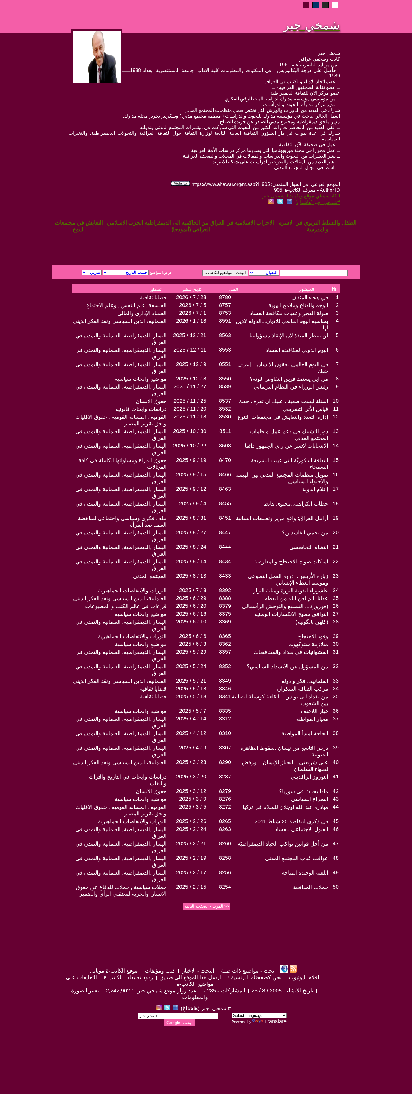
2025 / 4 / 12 (191, 733)
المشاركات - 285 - (223, 991)
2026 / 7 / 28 (191, 297)
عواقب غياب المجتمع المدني (296, 858)
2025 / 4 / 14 (191, 719)
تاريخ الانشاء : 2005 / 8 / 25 (282, 991)
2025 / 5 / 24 (191, 666)
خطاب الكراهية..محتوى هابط (295, 504)
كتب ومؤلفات (159, 971)
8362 (225, 644)
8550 (225, 379)
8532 (225, 409)
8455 (225, 503)
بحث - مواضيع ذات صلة (247, 971)
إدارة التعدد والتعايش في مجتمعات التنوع (283, 417)
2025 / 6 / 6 (192, 636)
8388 (225, 598)
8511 (225, 431)
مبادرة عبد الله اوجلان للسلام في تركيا (285, 807)
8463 (225, 489)
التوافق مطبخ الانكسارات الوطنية (291, 614)
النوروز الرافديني (309, 777)
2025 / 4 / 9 (192, 748)
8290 (225, 762)
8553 (225, 350)
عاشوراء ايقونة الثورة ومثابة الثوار (290, 591)
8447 (225, 532)
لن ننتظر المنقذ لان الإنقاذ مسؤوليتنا (288, 336)
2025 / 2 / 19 (191, 858)
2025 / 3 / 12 (191, 791)
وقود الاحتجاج (313, 636)
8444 (225, 547)
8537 (225, 401)
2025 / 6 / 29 (191, 598)
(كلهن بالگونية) (312, 622)
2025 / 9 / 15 (191, 474)
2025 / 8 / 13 (191, 576)
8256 (225, 872)
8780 (225, 297)
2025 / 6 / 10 (191, 622)
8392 (225, 590)
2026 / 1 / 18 (191, 321)
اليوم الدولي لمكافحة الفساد (297, 350)
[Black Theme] (325, 5)
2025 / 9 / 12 (191, 489)
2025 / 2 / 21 (191, 843)
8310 (225, 733)
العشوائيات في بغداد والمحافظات (290, 652)
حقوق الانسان (151, 401)
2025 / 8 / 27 (191, 532)
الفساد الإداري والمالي (141, 313)
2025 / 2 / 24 (191, 829)
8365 (225, 636)
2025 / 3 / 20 (191, 777)
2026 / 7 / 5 (192, 305)
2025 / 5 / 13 (191, 696)
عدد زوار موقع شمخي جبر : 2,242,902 (150, 991)
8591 (225, 321)
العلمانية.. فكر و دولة (304, 681)
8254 (225, 887)
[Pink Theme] (306, 5)
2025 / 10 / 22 (189, 446)
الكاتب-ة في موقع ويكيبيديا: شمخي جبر (301, 195)
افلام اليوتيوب (303, 977)
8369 (225, 622)
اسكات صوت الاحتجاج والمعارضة (291, 562)
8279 (225, 791)
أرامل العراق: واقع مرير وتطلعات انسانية (282, 518)
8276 (225, 799)
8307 (225, 748)
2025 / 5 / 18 (191, 689)
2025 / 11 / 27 (189, 386)
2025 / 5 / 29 (191, 652)
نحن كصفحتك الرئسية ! (254, 977)
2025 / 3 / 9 (192, 799)
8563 (225, 335)
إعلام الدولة (315, 489)
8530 (225, 417)
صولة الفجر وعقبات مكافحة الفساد (289, 313)
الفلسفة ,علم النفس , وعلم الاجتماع (126, 305)
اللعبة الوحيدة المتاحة (305, 873)
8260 (225, 843)
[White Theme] (335, 5)
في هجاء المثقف (309, 298)
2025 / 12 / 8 (191, 379)
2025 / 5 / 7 (192, 711)
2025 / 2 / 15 (191, 887)
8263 (225, 829)
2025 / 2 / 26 (191, 821)
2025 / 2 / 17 (191, 872)
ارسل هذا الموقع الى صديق (190, 977)
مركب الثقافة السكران (302, 689)
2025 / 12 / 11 (189, 350)
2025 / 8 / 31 (191, 518)
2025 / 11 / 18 (189, 417)
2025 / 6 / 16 (191, 614)
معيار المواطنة (312, 719)
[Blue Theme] (315, 5)
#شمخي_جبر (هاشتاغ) (318, 202)
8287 (225, 777)
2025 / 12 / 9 (191, 364)
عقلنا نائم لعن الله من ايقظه (296, 598)
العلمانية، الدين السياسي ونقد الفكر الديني (119, 321)
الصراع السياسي (309, 799)
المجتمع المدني (149, 576)
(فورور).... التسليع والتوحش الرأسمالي (285, 606)
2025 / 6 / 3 (192, 644)
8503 (225, 446)
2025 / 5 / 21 (191, 681)
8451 (225, 518)
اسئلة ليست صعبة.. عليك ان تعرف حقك (283, 401)
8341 (225, 696)
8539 (225, 386)
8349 (225, 681)
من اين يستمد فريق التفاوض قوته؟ (289, 379)
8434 (225, 561)
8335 (225, 711)
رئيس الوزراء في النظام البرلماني (291, 387)
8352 (225, 666)
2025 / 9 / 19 (191, 460)
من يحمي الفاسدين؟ (305, 533)
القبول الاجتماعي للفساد (301, 829)
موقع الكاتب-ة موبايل (114, 971)
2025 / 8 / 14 (191, 561)
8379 (225, 606)
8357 (225, 652)
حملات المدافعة (310, 887)
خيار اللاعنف (314, 711)
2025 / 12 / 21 (189, 335)
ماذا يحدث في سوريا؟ (303, 791)
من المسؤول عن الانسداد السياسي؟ (287, 667)
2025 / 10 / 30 (189, 431)
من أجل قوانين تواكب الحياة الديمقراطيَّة (283, 844)
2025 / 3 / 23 (191, 762)
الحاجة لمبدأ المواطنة (304, 733)
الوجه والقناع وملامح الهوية (298, 305)
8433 (225, 576)
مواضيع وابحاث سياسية (140, 379)
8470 (225, 460)
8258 (225, 858)
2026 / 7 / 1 (192, 313)
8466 (225, 474)
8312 (225, 719)
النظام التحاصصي (308, 547)
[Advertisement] (133, 244)
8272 (225, 807)
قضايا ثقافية (153, 298)
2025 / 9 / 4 (192, 503)
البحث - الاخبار (197, 971)
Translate (275, 1021)
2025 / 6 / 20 (191, 606)
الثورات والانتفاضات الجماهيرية (132, 591)
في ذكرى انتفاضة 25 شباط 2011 (291, 821)
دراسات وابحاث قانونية (140, 409)
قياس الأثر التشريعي (305, 409)
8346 (225, 689)
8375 (225, 614)
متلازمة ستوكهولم (308, 644)
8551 (225, 364)
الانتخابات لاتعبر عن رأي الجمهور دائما (286, 446)
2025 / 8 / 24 (191, 547)
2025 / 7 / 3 (192, 590)
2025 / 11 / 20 (189, 409)
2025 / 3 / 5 (192, 807)
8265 (225, 821)
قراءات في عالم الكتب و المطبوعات (125, 606)
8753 (225, 313)
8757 (225, 305)
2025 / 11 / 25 (189, 401)
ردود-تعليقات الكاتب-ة (127, 977)
